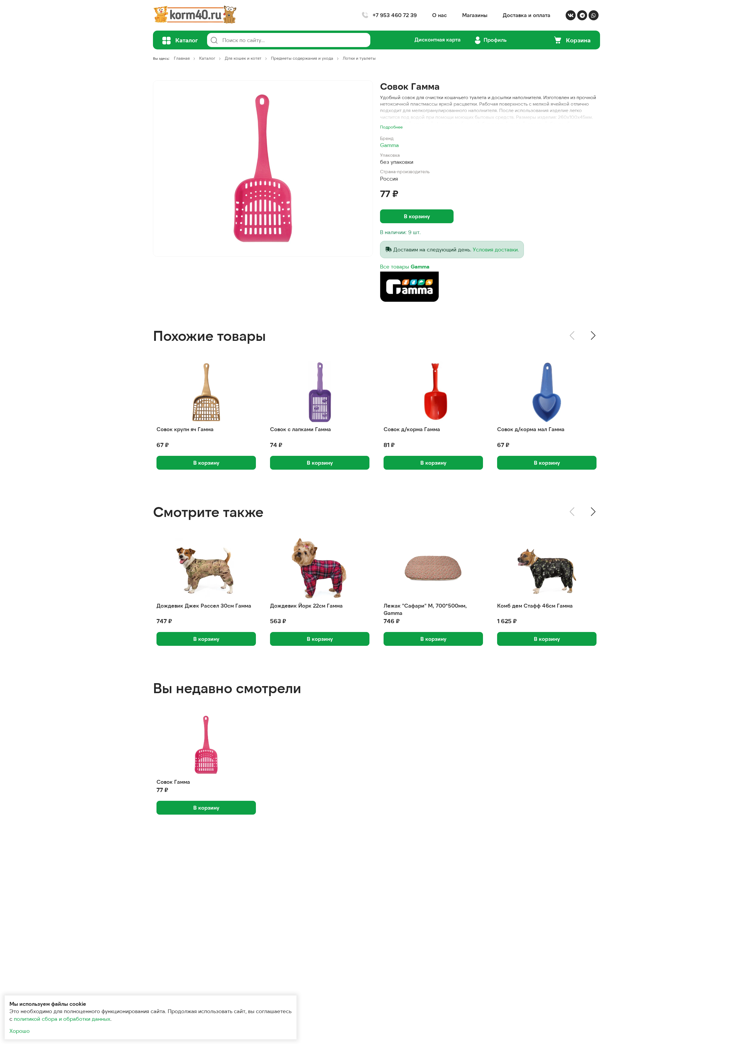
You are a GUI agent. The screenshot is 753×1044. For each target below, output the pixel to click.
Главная (182, 58)
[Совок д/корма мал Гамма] (547, 392)
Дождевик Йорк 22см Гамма (306, 605)
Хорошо (19, 1031)
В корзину (417, 216)
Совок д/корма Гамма (412, 429)
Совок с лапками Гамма (300, 429)
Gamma (389, 145)
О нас (439, 15)
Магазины (474, 15)
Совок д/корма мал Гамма (530, 429)
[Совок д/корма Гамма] (433, 392)
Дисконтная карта (437, 39)
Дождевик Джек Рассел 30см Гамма (203, 605)
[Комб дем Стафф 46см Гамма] (547, 569)
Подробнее (391, 126)
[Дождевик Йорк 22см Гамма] (319, 569)
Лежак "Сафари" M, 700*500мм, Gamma (425, 609)
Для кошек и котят (243, 58)
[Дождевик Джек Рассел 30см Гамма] (206, 569)
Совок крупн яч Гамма (185, 429)
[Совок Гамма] (263, 168)
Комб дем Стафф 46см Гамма (535, 605)
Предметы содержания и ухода (302, 58)
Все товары (404, 266)
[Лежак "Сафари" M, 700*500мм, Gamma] (433, 569)
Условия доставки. (496, 249)
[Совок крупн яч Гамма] (206, 392)
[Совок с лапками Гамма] (319, 392)
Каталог (207, 58)
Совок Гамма (173, 781)
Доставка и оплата (526, 15)
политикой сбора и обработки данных (62, 1018)
